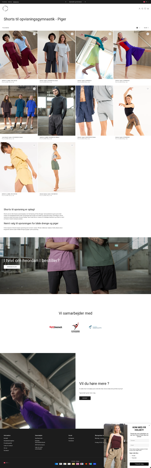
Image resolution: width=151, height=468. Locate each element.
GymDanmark (38, 438)
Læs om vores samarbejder (39, 448)
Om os (5, 448)
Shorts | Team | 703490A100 (122, 80)
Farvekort (6, 450)
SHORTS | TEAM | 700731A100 (9, 194)
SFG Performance (40, 444)
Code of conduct (8, 445)
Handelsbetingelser (9, 440)
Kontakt (6, 438)
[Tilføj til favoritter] (34, 34)
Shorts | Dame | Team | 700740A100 (48, 194)
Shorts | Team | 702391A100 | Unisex (87, 137)
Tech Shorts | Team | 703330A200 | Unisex (12, 137)
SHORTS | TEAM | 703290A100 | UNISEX (49, 137)
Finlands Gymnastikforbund (40, 441)
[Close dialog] (149, 425)
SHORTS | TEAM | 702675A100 (9, 80)
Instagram (71, 438)
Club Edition (4, 1)
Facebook (71, 440)
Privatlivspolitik (8, 443)
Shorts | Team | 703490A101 (85, 80)
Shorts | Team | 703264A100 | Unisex (49, 80)
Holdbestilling (16, 1)
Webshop (10, 1)
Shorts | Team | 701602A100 (122, 137)
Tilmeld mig (139, 464)
